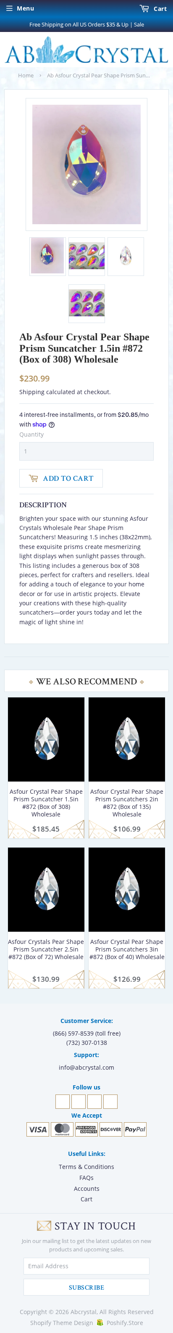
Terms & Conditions (86, 1167)
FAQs (86, 1178)
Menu (25, 8)
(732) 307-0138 (86, 1043)
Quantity (31, 434)
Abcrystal (84, 1312)
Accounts (87, 1189)
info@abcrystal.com (86, 1067)
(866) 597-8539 (73, 1033)
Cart (159, 9)
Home (26, 75)
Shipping (32, 392)
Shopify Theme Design (61, 1323)
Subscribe (86, 1287)
